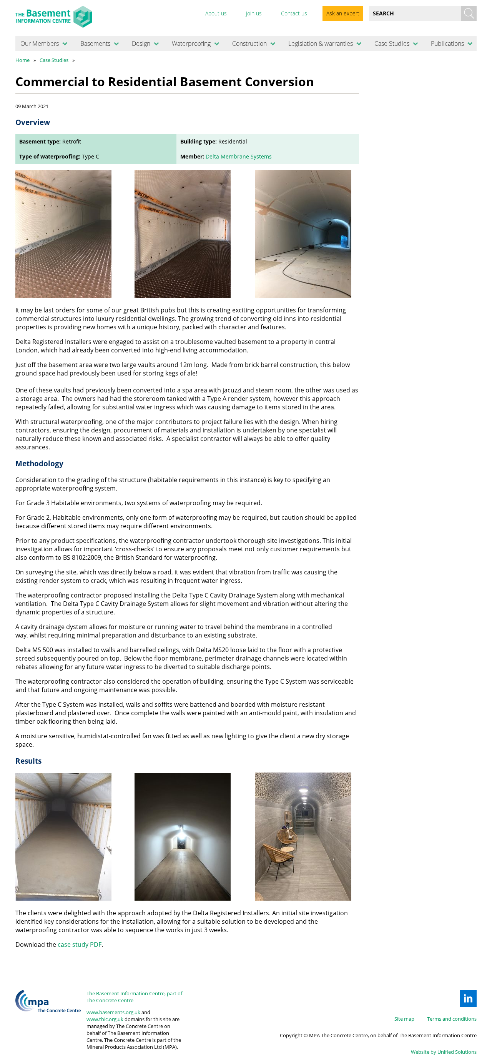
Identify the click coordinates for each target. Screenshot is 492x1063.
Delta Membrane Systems (239, 156)
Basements (95, 43)
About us (216, 13)
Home (22, 60)
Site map (404, 1018)
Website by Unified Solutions (444, 1051)
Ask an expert (342, 13)
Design (141, 43)
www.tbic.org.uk (104, 1019)
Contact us (294, 13)
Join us (254, 13)
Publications (447, 43)
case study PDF (79, 944)
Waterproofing (191, 43)
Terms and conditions (452, 1018)
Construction (249, 43)
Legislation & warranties (320, 43)
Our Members (39, 43)
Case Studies (391, 43)
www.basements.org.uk (113, 1012)
